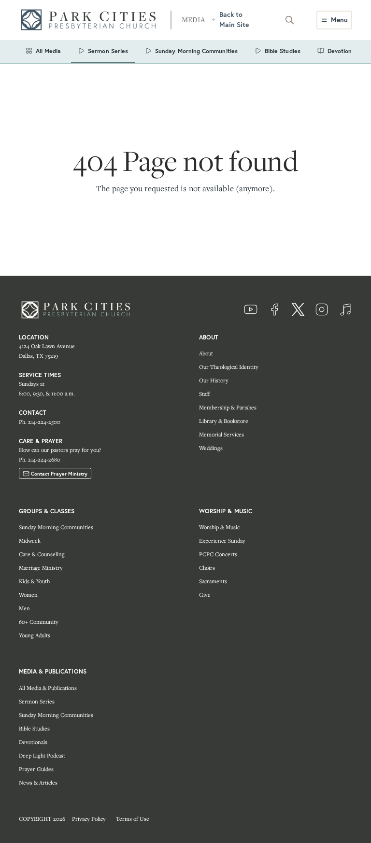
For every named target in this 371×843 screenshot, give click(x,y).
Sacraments (213, 581)
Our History (213, 380)
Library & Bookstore (223, 420)
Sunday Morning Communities (56, 527)
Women (28, 594)
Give (205, 594)
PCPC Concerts (218, 554)
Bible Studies (34, 728)
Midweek (30, 540)
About (206, 353)
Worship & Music (219, 527)
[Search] (289, 19)
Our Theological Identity (228, 366)
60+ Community (38, 621)
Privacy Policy (89, 818)
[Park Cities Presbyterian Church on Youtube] (251, 309)
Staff (204, 393)
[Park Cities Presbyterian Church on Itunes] (345, 309)
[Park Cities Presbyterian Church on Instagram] (322, 309)
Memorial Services (221, 434)
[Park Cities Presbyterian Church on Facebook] (274, 309)
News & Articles (38, 782)
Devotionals (33, 741)
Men (24, 608)
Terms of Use (132, 818)
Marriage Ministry (41, 567)
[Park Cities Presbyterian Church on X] (298, 309)
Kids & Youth (34, 581)
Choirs (207, 567)
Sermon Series (37, 701)
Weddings (211, 447)
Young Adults (34, 635)
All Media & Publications (48, 687)
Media (193, 19)
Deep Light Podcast (42, 755)
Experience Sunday (222, 540)
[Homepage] (91, 20)
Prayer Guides (36, 769)
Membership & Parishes (228, 407)
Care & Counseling (42, 554)
